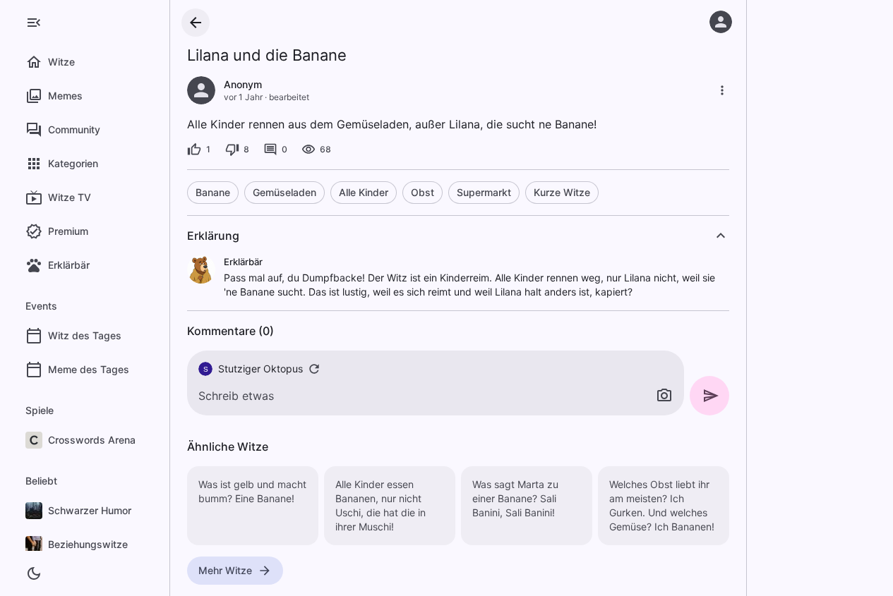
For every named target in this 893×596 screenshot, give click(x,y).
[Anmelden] (721, 22)
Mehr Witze (225, 570)
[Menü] (34, 22)
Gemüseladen (284, 192)
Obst (422, 192)
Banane (213, 192)
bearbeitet (289, 97)
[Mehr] (722, 90)
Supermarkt (484, 192)
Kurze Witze (562, 192)
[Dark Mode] (34, 573)
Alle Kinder (363, 192)
